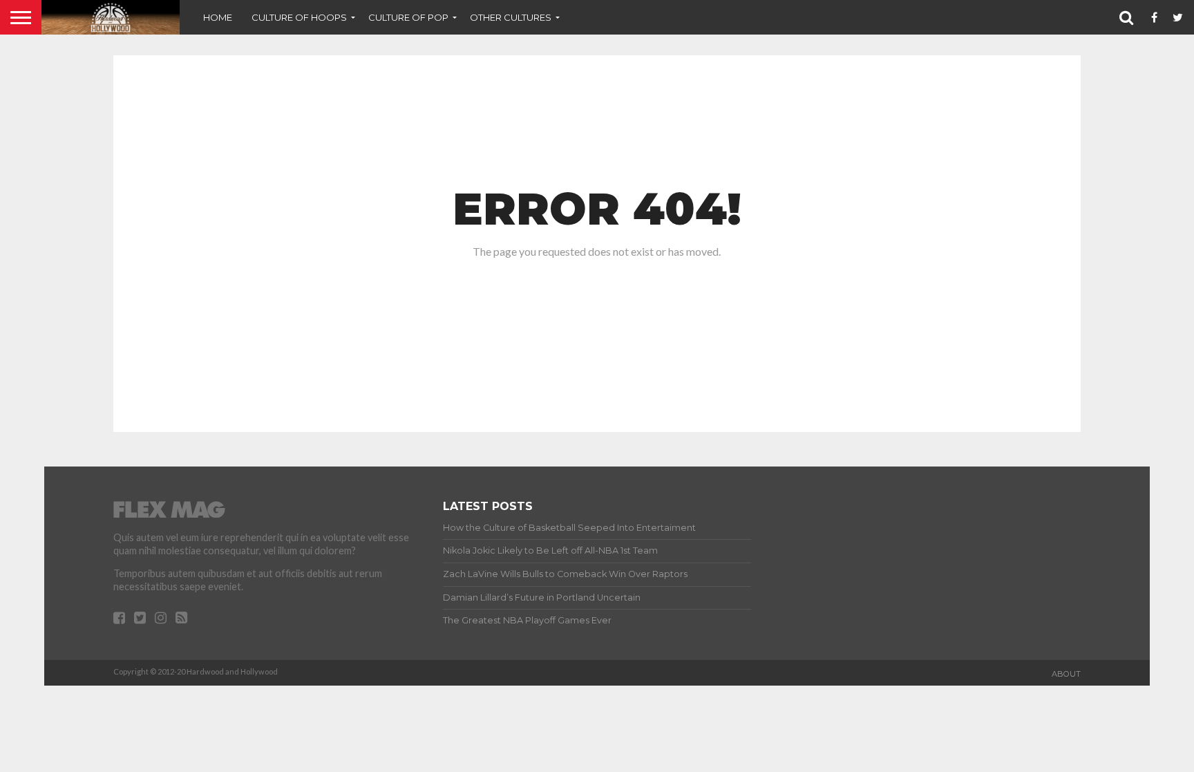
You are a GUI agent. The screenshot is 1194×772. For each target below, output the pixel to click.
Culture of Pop (408, 17)
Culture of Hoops (299, 17)
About (1066, 674)
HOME (217, 17)
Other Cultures (510, 17)
